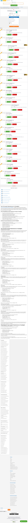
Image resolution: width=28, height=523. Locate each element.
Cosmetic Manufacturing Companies (3, 415)
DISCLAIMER (11, 463)
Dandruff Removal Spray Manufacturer (3, 346)
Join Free (9, 0)
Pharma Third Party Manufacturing (5, 410)
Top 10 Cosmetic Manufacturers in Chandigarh (7, 207)
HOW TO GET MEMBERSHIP (12, 473)
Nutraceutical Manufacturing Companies (4, 417)
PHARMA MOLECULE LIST (12, 475)
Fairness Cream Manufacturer (4, 357)
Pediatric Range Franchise (4, 392)
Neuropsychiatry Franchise (4, 390)
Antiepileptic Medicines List (4, 447)
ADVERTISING (11, 477)
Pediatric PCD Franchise (12, 491)
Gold (14, 13)
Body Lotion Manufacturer (4, 349)
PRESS (10, 479)
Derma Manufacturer (3, 399)
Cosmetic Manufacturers (12, 502)
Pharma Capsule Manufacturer (4, 405)
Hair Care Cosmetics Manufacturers (5, 356)
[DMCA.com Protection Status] (14, 521)
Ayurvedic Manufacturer (3, 397)
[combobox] (13, 3)
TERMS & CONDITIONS (12, 462)
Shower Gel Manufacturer (4, 359)
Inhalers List (2, 446)
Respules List (2, 445)
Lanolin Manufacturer (3, 364)
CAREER (11, 460)
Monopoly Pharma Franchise (13, 487)
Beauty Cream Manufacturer (4, 352)
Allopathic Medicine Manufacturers (13, 500)
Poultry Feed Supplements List (4, 448)
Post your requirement (14, 5)
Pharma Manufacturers (12, 504)
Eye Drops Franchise (12, 484)
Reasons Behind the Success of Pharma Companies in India (4, 433)
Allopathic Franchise (3, 384)
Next (14, 26)
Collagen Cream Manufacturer (4, 351)
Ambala (13, 15)
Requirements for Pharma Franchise (4, 430)
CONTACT (11, 459)
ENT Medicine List (3, 441)
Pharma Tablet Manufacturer (4, 404)
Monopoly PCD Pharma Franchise (4, 412)
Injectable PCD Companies (12, 485)
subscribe (9, 509)
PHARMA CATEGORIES (12, 474)
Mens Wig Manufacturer (3, 363)
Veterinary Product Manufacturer (4, 400)
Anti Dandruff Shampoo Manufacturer (3, 373)
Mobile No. (10, 22)
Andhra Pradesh (18, 15)
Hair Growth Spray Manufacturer (4, 365)
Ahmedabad (9, 15)
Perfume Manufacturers (3, 379)
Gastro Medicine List (3, 439)
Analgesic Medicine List (3, 440)
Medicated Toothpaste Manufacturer (3, 371)
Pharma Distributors (12, 493)
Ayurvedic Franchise (3, 383)
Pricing (1, 0)
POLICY (11, 461)
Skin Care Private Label (3, 378)
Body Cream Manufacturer (4, 350)
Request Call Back (24, 521)
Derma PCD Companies (12, 490)
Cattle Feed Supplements (3, 453)
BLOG (10, 472)
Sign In (12, 0)
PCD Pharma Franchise (12, 489)
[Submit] (4, 3)
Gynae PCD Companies (12, 488)
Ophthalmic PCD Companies (13, 486)
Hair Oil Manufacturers (3, 367)
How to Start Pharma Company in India (4, 422)
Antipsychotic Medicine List (4, 438)
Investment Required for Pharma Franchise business (4, 428)
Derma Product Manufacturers (13, 501)
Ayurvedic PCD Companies (12, 492)
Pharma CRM (4, 0)
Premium (17, 13)
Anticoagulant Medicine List (4, 452)
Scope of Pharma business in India (5, 431)
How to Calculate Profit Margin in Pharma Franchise (4, 426)
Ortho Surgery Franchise (3, 391)
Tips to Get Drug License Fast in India (4, 424)
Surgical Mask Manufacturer (4, 377)
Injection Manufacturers (12, 503)
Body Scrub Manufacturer (4, 366)
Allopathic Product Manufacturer (4, 398)
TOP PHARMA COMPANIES (12, 476)
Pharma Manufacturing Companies (5, 413)
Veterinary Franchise (3, 386)
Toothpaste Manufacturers (4, 341)
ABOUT (11, 458)
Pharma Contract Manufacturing (4, 411)
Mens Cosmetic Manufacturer (4, 358)
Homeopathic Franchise (3, 385)
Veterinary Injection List (3, 437)
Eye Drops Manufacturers (4, 418)
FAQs (10, 478)
